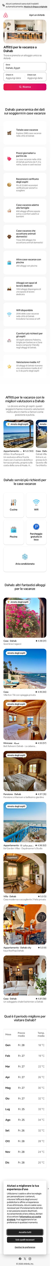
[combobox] (25, 68)
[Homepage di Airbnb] (5, 15)
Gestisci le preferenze (25, 1247)
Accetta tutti (25, 1232)
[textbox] (14, 78)
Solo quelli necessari (24, 1239)
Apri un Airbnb (37, 15)
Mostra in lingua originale (35, 6)
